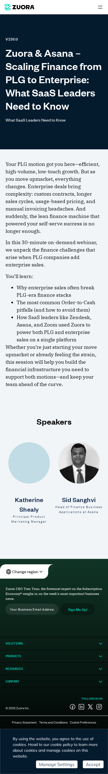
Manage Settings (56, 764)
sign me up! (77, 609)
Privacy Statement (24, 722)
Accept (93, 764)
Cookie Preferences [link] (83, 722)
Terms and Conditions (53, 722)
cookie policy (61, 744)
